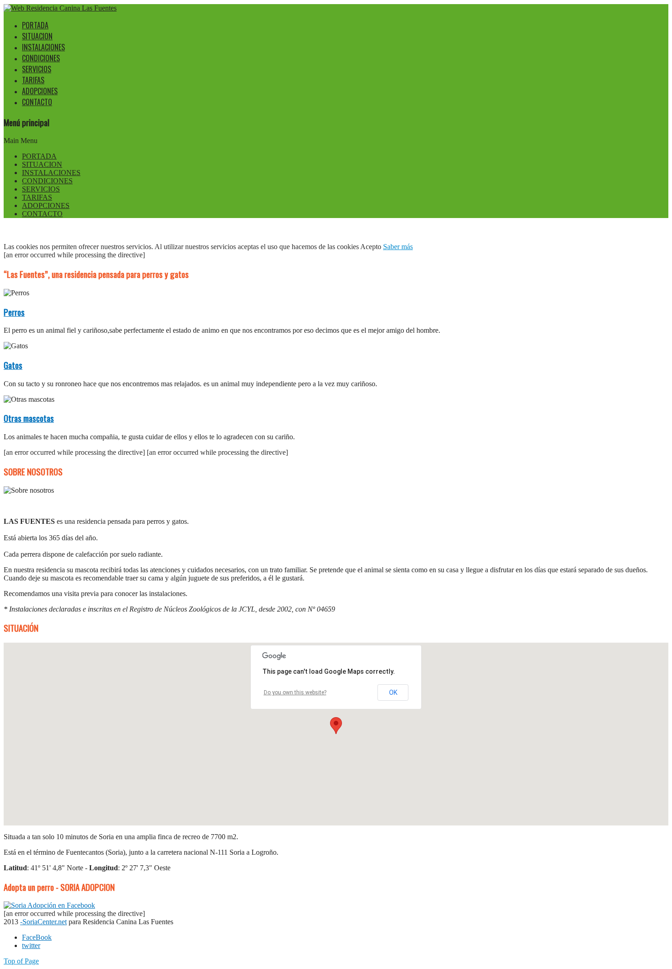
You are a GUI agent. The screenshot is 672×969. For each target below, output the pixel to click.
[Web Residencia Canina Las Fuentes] (60, 8)
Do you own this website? (295, 692)
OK (393, 692)
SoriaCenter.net (44, 922)
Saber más (398, 246)
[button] (336, 725)
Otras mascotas (29, 418)
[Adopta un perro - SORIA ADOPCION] (49, 905)
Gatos (13, 365)
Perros (14, 312)
